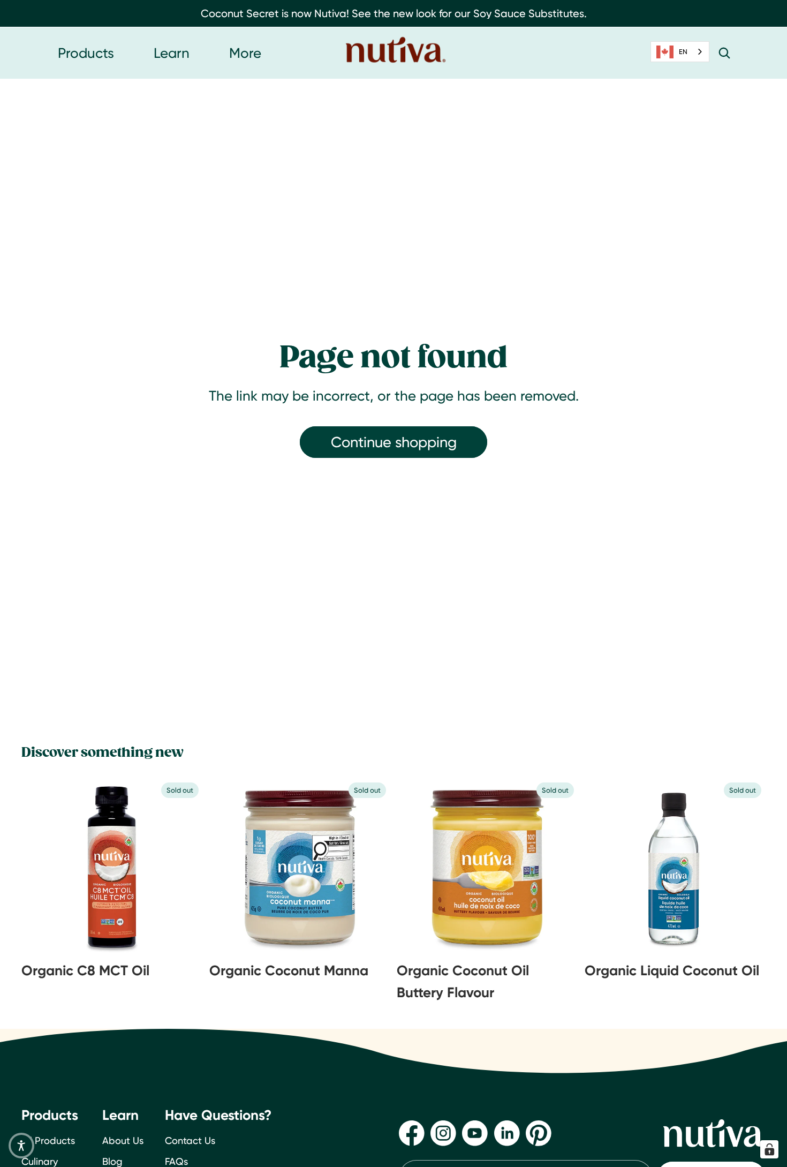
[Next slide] (176, 867)
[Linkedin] (507, 1133)
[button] (21, 1145)
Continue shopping (394, 442)
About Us (122, 1140)
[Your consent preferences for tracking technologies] (769, 1149)
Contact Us (190, 1140)
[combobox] (679, 51)
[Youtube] (475, 1133)
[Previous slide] (48, 867)
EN (683, 51)
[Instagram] (443, 1133)
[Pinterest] (538, 1133)
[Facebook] (412, 1133)
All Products (48, 1140)
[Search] (724, 53)
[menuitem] (245, 52)
